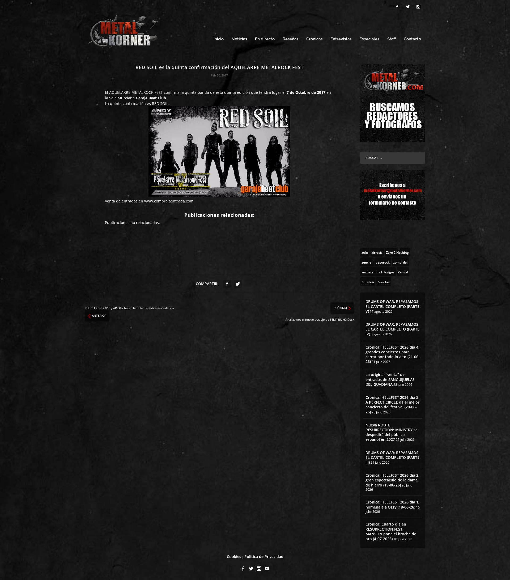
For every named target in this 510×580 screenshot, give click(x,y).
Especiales (369, 39)
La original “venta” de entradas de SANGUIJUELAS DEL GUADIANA (390, 379)
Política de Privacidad (263, 556)
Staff (391, 39)
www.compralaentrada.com (168, 201)
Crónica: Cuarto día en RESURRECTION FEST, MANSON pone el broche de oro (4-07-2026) (391, 531)
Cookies (234, 556)
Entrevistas (340, 39)
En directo (265, 39)
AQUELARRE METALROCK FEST (136, 92)
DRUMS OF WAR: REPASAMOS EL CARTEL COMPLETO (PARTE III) (392, 457)
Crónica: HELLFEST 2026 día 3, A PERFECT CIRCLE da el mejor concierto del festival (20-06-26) (392, 404)
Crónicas (314, 39)
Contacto (412, 39)
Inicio (219, 39)
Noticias (239, 39)
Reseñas (290, 39)
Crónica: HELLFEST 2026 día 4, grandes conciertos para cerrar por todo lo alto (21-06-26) (393, 354)
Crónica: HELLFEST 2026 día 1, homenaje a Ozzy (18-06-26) (392, 504)
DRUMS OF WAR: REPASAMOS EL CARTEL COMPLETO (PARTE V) (392, 306)
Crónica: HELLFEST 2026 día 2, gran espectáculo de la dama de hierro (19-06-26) (392, 480)
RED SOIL (160, 103)
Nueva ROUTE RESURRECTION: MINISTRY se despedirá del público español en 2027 (392, 432)
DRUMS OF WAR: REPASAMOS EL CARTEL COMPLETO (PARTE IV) (392, 329)
